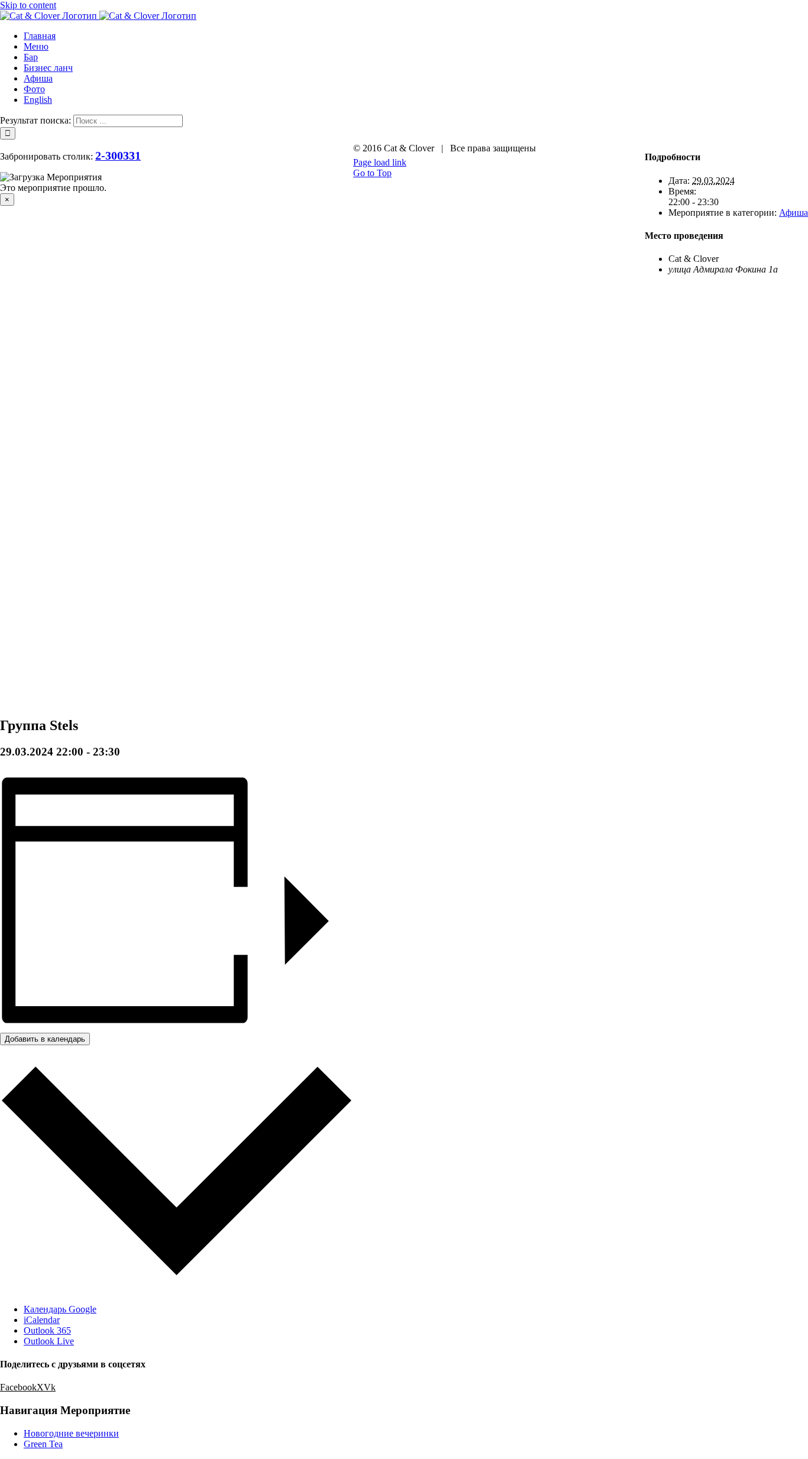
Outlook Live (49, 1341)
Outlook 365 (47, 1330)
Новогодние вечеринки (71, 1433)
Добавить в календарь (45, 1039)
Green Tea (43, 1444)
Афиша (793, 212)
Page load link (379, 162)
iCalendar (42, 1320)
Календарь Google (60, 1309)
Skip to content (28, 5)
